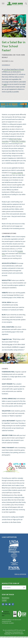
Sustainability (6, 65)
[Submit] (24, 587)
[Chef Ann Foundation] (7, 614)
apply (5, 84)
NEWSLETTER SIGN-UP (10, 583)
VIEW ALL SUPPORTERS (20, 574)
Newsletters (5, 597)
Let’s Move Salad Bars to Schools (14, 69)
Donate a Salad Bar (17, 172)
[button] (3, 3)
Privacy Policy (8, 632)
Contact (4, 600)
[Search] (26, 3)
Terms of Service (16, 632)
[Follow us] (3, 604)
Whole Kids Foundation (19, 141)
